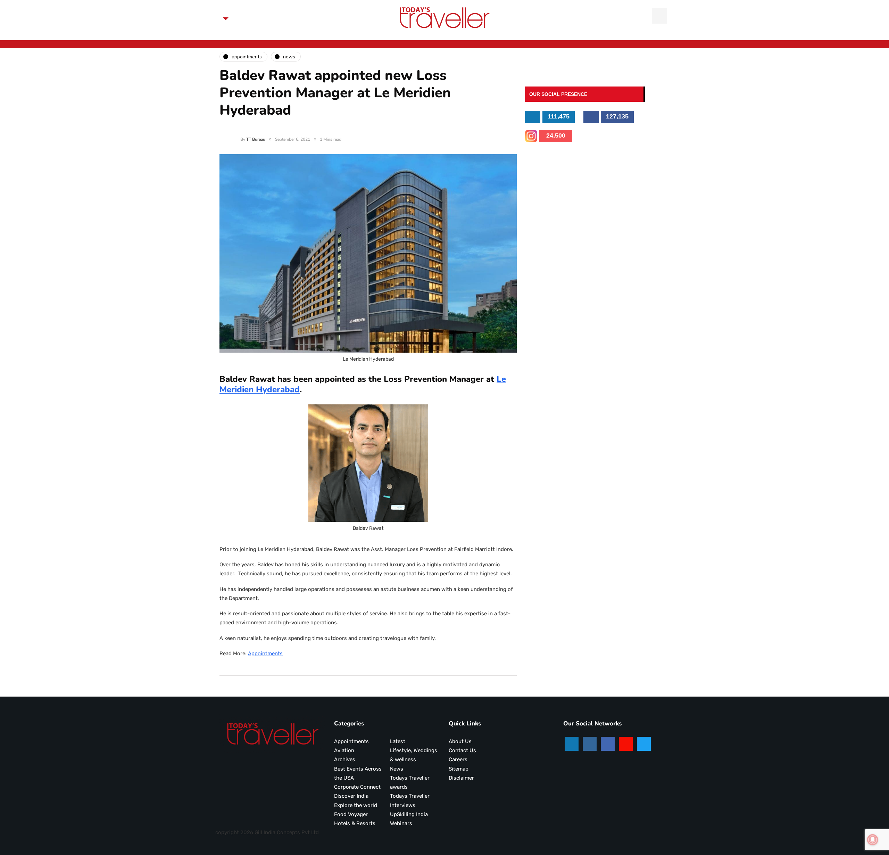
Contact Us (462, 750)
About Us (460, 741)
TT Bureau (255, 139)
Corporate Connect (357, 787)
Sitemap (458, 769)
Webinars (401, 823)
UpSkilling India (409, 814)
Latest (397, 741)
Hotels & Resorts (354, 823)
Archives (344, 759)
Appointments (265, 653)
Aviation (344, 750)
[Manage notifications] (872, 839)
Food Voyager (351, 814)
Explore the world (355, 805)
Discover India (351, 796)
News (396, 769)
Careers (458, 759)
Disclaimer (461, 778)
